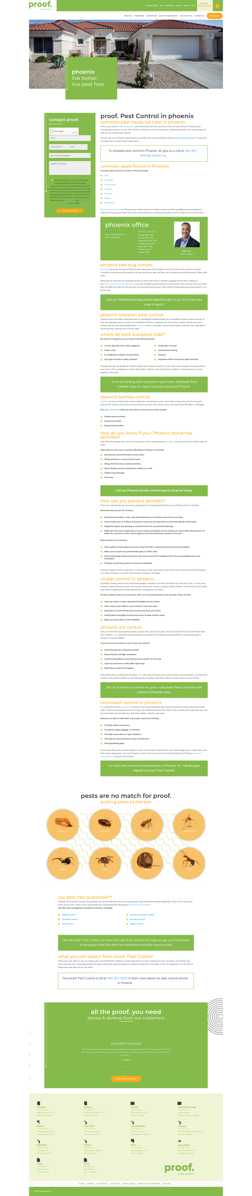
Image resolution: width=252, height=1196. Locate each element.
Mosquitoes (109, 203)
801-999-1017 (42, 1166)
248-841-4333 (42, 1147)
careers (90, 1184)
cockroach (125, 707)
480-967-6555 (110, 232)
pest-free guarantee (168, 16)
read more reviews (126, 1079)
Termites (108, 194)
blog (193, 5)
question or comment (59, 164)
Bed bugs (104, 269)
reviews (186, 5)
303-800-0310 (136, 1110)
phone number (56, 147)
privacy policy (129, 1184)
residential (139, 16)
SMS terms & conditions (149, 1184)
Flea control (67, 924)
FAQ (161, 5)
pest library (169, 5)
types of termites (112, 410)
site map (167, 1184)
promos (178, 5)
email (72, 147)
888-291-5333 (205, 6)
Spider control (136, 924)
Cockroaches (110, 185)
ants (140, 675)
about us (128, 16)
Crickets (108, 189)
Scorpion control (69, 919)
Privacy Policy (70, 200)
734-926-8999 (89, 1129)
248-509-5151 (89, 1147)
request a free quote (70, 211)
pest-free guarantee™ (186, 138)
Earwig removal (137, 919)
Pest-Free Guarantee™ (139, 905)
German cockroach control (142, 915)
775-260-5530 (136, 1147)
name (53, 138)
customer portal (152, 5)
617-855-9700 (42, 1129)
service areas (186, 16)
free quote (214, 16)
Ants (106, 176)
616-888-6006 (136, 1129)
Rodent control (69, 915)
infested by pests (126, 127)
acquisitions (102, 1184)
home (81, 1184)
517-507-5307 (183, 1129)
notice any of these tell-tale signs (119, 284)
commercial (151, 16)
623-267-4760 (89, 1110)
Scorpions (108, 180)
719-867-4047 (183, 1110)
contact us (199, 16)
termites (169, 442)
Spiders (107, 198)
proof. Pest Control (111, 210)
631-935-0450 (183, 1147)
